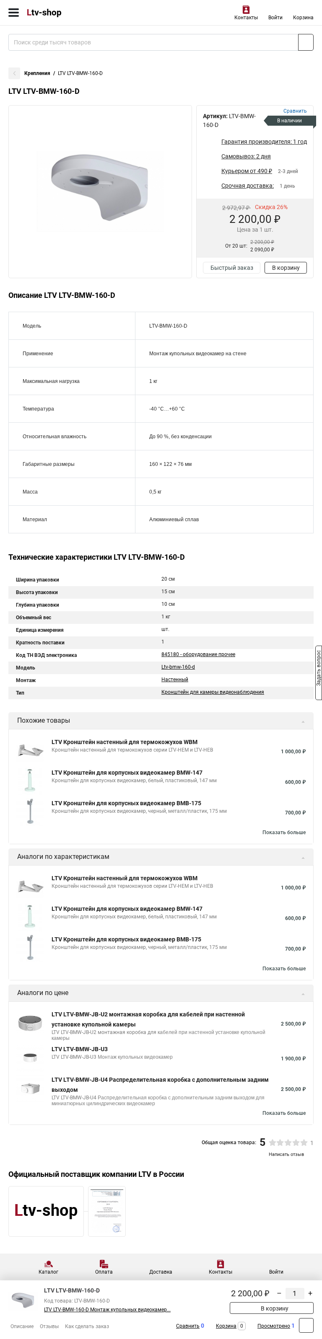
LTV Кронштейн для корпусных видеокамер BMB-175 (126, 803)
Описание (22, 1326)
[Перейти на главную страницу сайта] (63, 13)
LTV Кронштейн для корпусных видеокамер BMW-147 (127, 772)
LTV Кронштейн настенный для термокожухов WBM (124, 742)
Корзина (303, 18)
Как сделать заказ (87, 1326)
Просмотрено (273, 1326)
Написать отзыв (286, 1154)
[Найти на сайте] (306, 42)
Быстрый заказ (231, 267)
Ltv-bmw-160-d (178, 667)
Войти (275, 18)
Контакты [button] (246, 18)
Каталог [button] (48, 1272)
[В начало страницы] (306, 1325)
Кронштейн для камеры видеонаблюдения (212, 692)
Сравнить (188, 1326)
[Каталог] (13, 12)
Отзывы (49, 1326)
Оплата (104, 1272)
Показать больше (284, 832)
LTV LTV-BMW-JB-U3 (80, 1049)
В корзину (286, 267)
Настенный (174, 679)
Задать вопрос (319, 669)
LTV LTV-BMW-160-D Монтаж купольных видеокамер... (107, 1310)
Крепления (37, 73)
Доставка (160, 1272)
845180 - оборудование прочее (198, 654)
